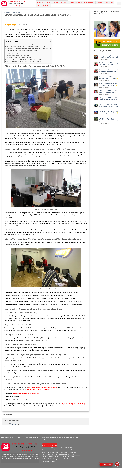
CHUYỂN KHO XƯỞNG (76, 2)
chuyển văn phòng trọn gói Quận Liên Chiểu (42, 387)
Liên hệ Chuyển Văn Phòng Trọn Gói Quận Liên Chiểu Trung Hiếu (24, 61)
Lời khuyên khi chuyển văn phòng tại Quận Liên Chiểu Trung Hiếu (24, 59)
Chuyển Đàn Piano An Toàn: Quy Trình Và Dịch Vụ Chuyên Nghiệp (108, 105)
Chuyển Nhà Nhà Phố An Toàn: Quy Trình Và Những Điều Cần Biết (109, 70)
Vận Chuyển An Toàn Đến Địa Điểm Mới (19, 55)
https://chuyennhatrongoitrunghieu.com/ (25, 393)
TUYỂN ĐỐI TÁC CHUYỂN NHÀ (105, 2)
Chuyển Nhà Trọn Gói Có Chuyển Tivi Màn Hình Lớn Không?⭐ (108, 91)
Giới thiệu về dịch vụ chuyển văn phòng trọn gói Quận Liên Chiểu (24, 44)
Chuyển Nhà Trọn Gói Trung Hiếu (38, 389)
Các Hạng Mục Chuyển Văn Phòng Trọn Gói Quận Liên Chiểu (23, 50)
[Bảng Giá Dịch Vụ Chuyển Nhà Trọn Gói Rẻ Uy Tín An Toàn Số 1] (17, 3)
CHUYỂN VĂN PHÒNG (60, 2)
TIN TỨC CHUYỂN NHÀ (43, 5)
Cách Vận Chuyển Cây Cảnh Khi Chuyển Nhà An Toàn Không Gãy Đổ (108, 119)
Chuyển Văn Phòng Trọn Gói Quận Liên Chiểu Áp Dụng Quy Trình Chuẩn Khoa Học (29, 48)
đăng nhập (13, 424)
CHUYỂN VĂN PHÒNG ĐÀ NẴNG (12, 12)
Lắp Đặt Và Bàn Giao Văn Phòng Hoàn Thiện (20, 57)
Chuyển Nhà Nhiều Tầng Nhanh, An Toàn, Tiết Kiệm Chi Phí (108, 63)
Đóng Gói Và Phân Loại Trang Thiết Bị (18, 53)
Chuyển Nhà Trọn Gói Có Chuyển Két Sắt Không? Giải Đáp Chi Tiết (108, 98)
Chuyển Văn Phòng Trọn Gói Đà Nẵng (73, 404)
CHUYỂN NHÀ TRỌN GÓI (43, 2)
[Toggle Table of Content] (49, 41)
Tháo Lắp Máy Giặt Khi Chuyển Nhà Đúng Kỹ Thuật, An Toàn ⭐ (108, 84)
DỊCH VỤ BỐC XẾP (89, 2)
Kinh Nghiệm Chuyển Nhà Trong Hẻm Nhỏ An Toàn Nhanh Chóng (108, 56)
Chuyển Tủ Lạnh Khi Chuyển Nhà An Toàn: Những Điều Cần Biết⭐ (108, 77)
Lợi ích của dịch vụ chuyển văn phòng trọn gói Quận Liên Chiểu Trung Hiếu (26, 46)
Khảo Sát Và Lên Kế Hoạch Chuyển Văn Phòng (20, 52)
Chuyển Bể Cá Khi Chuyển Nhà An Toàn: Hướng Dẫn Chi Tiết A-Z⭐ (109, 112)
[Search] (119, 3)
